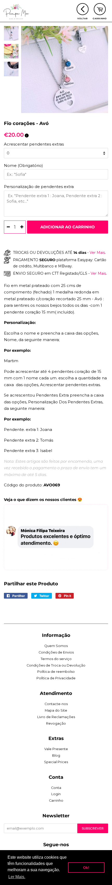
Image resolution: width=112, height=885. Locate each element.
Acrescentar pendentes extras (34, 144)
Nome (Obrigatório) (23, 165)
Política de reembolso (56, 672)
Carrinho (56, 800)
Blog (56, 755)
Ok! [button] (86, 867)
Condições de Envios (56, 652)
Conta (56, 788)
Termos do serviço (56, 659)
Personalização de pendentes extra (39, 186)
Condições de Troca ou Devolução (56, 665)
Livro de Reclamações (56, 717)
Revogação (56, 723)
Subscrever (93, 828)
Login (56, 794)
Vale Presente (56, 749)
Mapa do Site (56, 710)
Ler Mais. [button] (16, 877)
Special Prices (56, 762)
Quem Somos (56, 646)
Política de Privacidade (56, 678)
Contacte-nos (56, 704)
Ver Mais (97, 252)
